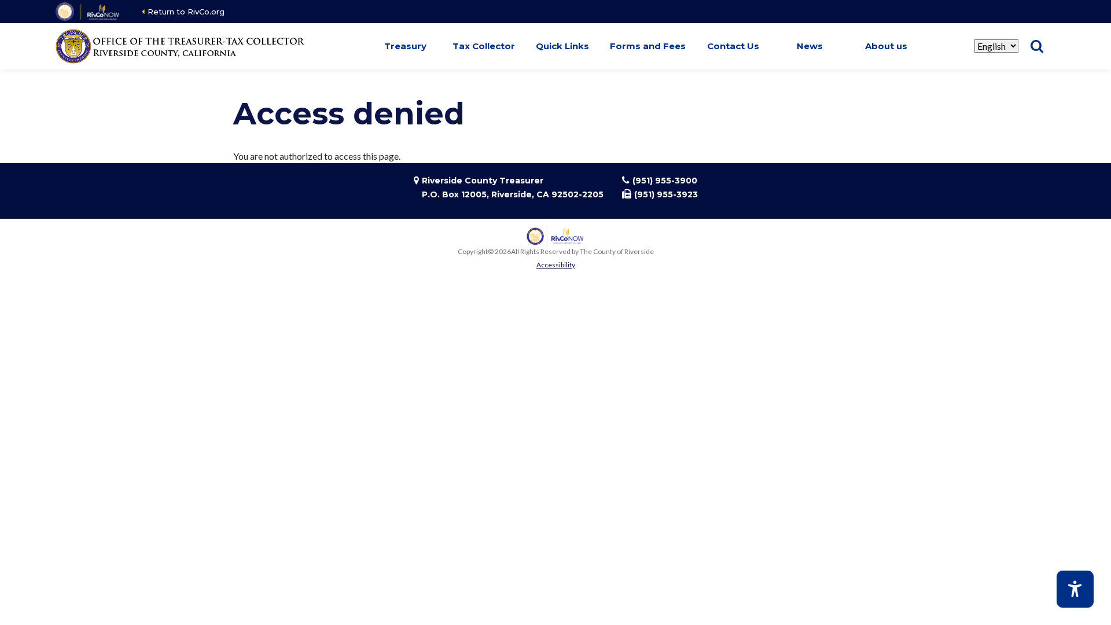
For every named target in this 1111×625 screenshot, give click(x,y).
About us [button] (886, 46)
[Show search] (1037, 46)
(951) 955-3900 (664, 180)
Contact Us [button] (733, 46)
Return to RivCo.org (186, 11)
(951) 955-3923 (666, 194)
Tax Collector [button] (484, 46)
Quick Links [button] (562, 46)
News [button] (810, 46)
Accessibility (555, 264)
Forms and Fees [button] (648, 46)
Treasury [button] (405, 46)
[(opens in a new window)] (88, 11)
